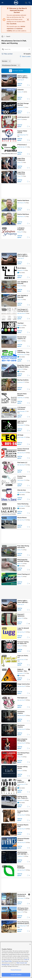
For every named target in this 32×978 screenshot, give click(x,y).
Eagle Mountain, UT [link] (21, 411)
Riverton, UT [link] (20, 92)
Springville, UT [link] (20, 800)
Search (8, 36)
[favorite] (27, 85)
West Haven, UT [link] (21, 202)
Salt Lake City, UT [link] (21, 313)
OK (30, 944)
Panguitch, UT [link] (20, 270)
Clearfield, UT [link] (20, 856)
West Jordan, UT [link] (21, 425)
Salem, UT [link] (19, 563)
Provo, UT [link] (19, 162)
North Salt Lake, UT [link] (21, 147)
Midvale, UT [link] (20, 618)
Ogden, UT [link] (19, 325)
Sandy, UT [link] (19, 549)
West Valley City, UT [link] (22, 135)
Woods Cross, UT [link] (21, 354)
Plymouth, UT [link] (20, 107)
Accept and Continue (16, 974)
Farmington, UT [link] (21, 673)
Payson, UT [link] (20, 912)
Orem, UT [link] (19, 119)
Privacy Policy (8, 961)
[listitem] (16, 80)
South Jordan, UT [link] (21, 437)
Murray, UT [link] (19, 232)
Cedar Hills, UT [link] (20, 397)
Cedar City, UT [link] (20, 80)
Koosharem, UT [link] (20, 382)
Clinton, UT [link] (20, 369)
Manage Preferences (16, 970)
